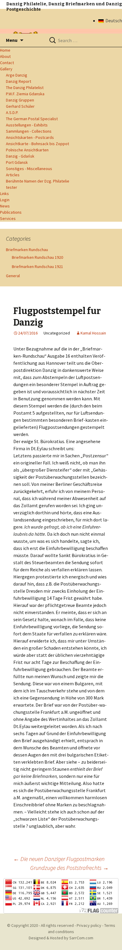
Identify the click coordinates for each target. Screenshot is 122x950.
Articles (13, 174)
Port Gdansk (17, 162)
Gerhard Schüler (20, 106)
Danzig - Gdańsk (20, 156)
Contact (7, 62)
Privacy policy (89, 925)
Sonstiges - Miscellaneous (29, 168)
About (5, 56)
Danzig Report (18, 81)
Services (8, 218)
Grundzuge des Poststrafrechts (69, 867)
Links (4, 193)
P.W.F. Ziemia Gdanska (25, 93)
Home (5, 50)
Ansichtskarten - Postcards (30, 137)
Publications (11, 212)
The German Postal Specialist (32, 118)
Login (4, 199)
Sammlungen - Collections (29, 131)
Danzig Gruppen (20, 100)
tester (11, 187)
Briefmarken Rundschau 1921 (37, 266)
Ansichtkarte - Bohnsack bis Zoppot (37, 143)
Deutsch (113, 20)
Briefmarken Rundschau (27, 249)
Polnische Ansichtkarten (27, 150)
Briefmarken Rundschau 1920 (37, 257)
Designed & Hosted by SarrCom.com (61, 938)
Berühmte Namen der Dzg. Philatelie (37, 181)
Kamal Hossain (93, 333)
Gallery (6, 69)
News (5, 206)
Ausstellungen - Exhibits (27, 125)
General (13, 275)
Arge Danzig (16, 75)
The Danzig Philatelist (25, 87)
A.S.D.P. (12, 112)
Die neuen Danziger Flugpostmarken (59, 858)
